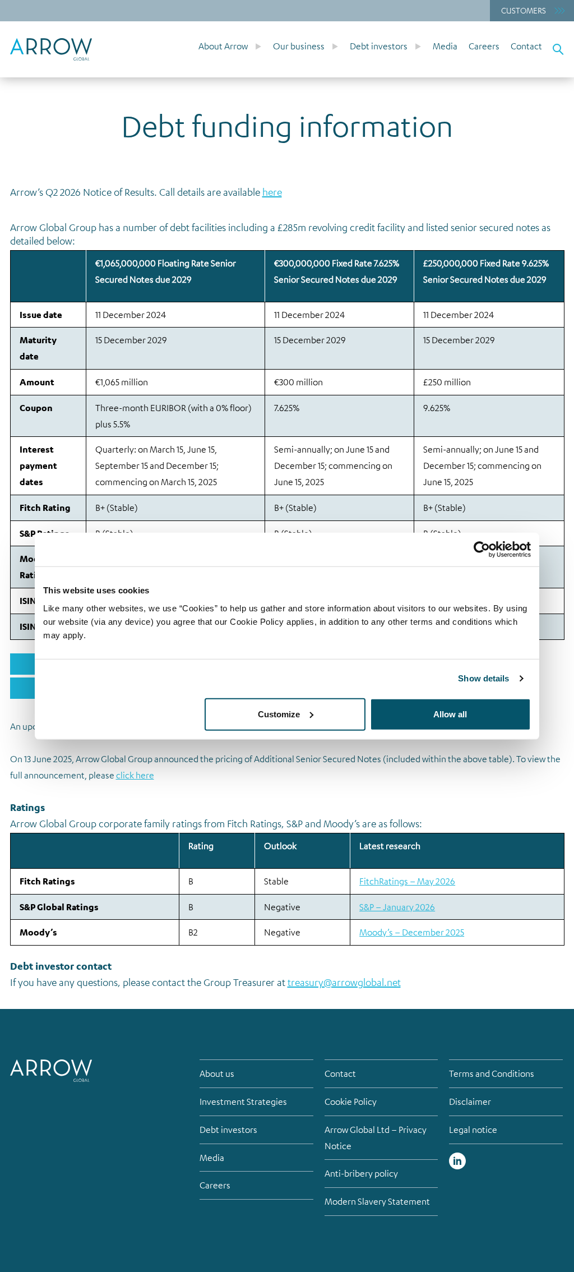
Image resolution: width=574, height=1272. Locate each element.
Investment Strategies (243, 1101)
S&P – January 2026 (397, 906)
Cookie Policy (351, 1101)
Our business (299, 46)
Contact (526, 46)
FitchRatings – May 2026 (407, 881)
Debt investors (379, 46)
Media (445, 46)
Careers (484, 46)
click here (135, 775)
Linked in (457, 1161)
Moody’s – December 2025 (411, 932)
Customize (279, 713)
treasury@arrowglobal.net (344, 982)
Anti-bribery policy (361, 1173)
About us (217, 1073)
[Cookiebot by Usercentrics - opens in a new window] (482, 549)
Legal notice (473, 1129)
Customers (523, 10)
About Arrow (223, 46)
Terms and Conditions (491, 1073)
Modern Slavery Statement (377, 1201)
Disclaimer (470, 1101)
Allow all (450, 713)
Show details (483, 678)
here (272, 192)
